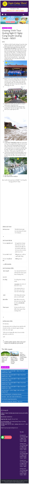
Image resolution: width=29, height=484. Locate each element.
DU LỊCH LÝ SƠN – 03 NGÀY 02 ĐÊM (5, 360)
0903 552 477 (22, 424)
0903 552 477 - (10, 11)
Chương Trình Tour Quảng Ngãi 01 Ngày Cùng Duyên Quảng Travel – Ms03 (24, 455)
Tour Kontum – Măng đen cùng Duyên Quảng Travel (23, 356)
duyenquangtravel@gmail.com (11, 427)
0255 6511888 (10, 424)
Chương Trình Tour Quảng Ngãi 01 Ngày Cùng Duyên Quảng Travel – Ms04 (24, 446)
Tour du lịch (5, 28)
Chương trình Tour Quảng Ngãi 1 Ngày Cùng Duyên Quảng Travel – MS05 (24, 438)
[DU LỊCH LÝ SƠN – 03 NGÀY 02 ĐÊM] (5, 352)
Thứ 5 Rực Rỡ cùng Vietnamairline (9, 399)
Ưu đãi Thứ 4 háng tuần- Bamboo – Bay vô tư (11, 401)
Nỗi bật (10, 28)
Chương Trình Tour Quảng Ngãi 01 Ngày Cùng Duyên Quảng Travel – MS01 (24, 471)
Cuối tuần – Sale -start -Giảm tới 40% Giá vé (11, 396)
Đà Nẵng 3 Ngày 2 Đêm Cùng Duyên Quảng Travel (14, 360)
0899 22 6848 (20, 11)
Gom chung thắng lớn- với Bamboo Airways (11, 394)
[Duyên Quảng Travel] (2, 14)
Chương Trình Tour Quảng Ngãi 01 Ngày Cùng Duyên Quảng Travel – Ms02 (24, 463)
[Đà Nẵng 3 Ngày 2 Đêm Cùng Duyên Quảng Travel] (14, 352)
